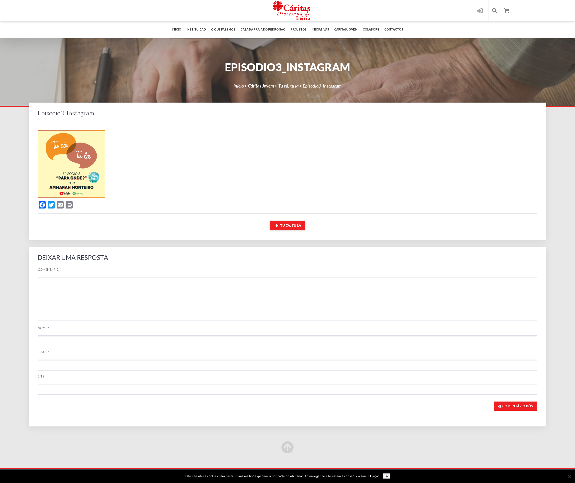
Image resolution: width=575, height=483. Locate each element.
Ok (386, 476)
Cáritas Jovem (346, 29)
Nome (43, 328)
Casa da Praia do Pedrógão (263, 29)
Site (41, 376)
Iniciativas (320, 29)
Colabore (371, 29)
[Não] (569, 476)
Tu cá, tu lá (288, 85)
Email (43, 352)
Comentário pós (517, 406)
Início (176, 29)
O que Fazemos (223, 29)
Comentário (49, 269)
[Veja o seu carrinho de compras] (506, 10)
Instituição (196, 29)
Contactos (393, 29)
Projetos (299, 29)
